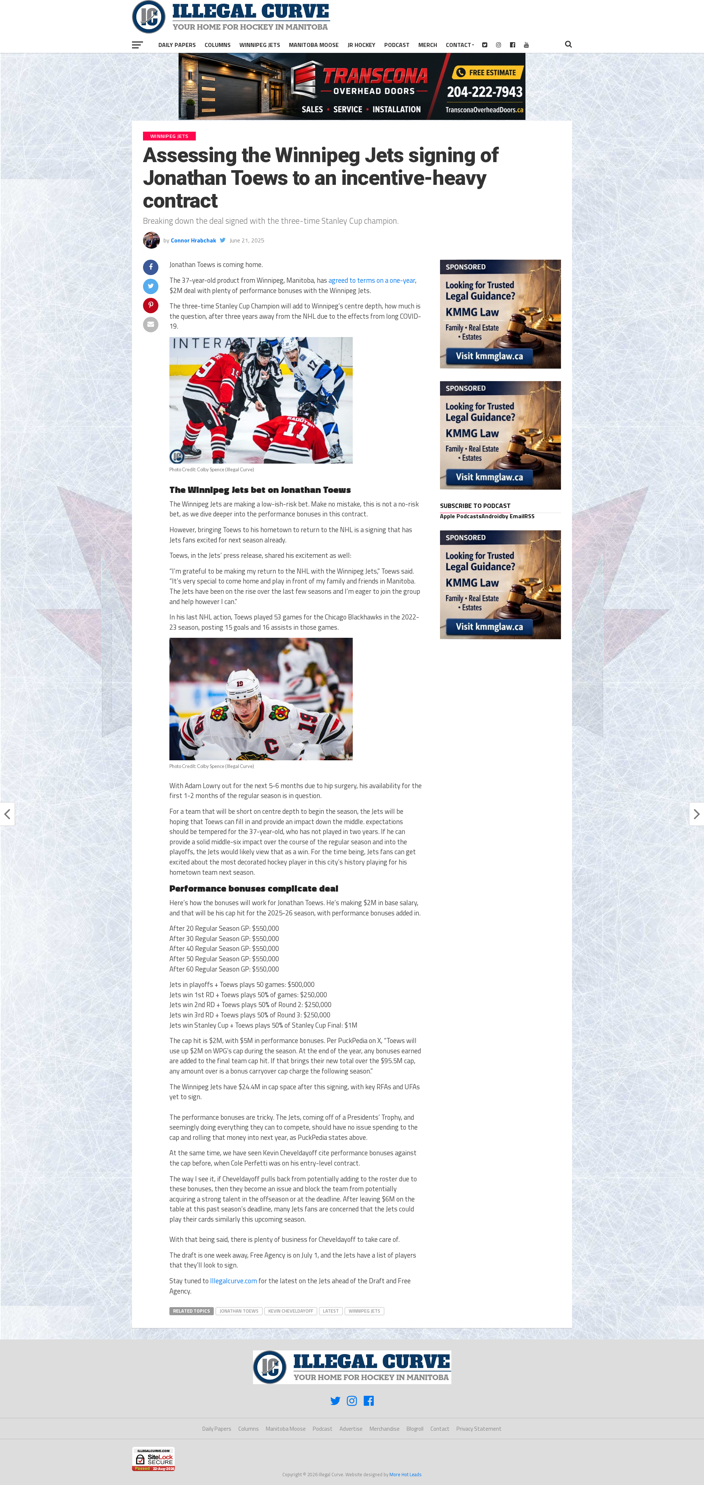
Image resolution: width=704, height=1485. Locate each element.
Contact (458, 44)
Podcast (397, 44)
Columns (218, 44)
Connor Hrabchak (193, 240)
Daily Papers (177, 44)
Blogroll (415, 1428)
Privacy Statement (479, 1428)
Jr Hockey (361, 44)
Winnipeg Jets (259, 44)
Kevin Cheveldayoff (290, 1310)
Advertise (351, 1428)
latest (331, 1310)
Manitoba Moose (314, 44)
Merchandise (385, 1428)
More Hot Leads (405, 1474)
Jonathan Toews (239, 1310)
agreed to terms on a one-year (372, 280)
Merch (427, 44)
